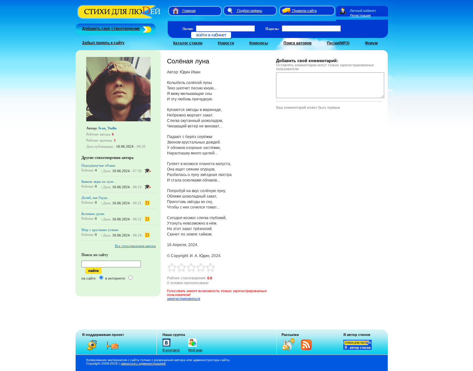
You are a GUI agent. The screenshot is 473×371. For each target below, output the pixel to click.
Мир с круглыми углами (99, 230)
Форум (371, 43)
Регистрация (360, 15)
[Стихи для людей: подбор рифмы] (229, 11)
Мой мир (195, 350)
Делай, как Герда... (95, 197)
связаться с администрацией (143, 363)
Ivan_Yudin (107, 128)
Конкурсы (258, 43)
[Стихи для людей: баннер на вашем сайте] (357, 348)
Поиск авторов (297, 43)
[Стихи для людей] (120, 18)
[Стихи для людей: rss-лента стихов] (291, 350)
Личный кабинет (363, 11)
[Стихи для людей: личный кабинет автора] (343, 11)
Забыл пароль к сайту (103, 43)
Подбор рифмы (249, 11)
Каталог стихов (187, 43)
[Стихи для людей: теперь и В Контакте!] (166, 347)
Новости (226, 43)
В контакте (171, 350)
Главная (189, 11)
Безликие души (92, 214)
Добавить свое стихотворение (111, 28)
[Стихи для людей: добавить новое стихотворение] (146, 28)
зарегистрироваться (183, 299)
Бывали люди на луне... (98, 181)
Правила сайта (304, 11)
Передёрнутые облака (98, 165)
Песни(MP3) (338, 43)
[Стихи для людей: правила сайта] (285, 11)
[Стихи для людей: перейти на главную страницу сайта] (173, 11)
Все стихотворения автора (135, 246)
